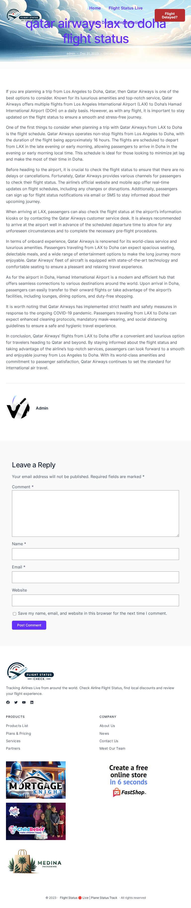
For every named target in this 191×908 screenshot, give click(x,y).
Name (19, 543)
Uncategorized (114, 53)
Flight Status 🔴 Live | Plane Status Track (88, 898)
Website (19, 590)
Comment (23, 486)
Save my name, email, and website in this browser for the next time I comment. (92, 613)
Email (18, 566)
